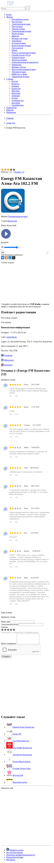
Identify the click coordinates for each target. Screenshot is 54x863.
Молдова (16, 91)
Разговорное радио (20, 19)
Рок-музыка (17, 22)
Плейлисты (11, 107)
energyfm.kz (12, 337)
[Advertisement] (27, 149)
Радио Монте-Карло (22, 761)
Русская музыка (19, 43)
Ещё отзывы (6, 612)
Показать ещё (7, 788)
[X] (13, 257)
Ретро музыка (18, 33)
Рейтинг (10, 110)
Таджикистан (18, 100)
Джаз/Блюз (16, 41)
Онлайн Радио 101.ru (21, 55)
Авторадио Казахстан (22, 755)
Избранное (11, 112)
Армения (16, 96)
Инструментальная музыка (24, 69)
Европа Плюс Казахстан (23, 727)
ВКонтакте (9, 360)
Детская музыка (19, 72)
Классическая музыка (21, 45)
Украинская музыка (20, 76)
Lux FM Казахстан (21, 741)
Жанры (9, 17)
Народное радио (20, 782)
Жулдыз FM (18, 775)
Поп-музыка (17, 26)
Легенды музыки (19, 60)
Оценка (4, 627)
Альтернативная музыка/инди (25, 62)
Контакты (10, 859)
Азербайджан (18, 105)
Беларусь (16, 84)
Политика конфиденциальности (20, 855)
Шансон (15, 36)
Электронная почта (9, 624)
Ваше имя (5, 622)
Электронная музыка (21, 24)
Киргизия (16, 93)
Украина (15, 86)
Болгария (16, 103)
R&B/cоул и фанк (19, 74)
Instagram (8, 365)
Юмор (14, 50)
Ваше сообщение (8, 643)
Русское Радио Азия (21, 768)
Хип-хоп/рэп (17, 48)
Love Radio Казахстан (22, 748)
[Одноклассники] (6, 257)
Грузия (15, 98)
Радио (9, 14)
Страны (9, 79)
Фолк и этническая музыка (24, 53)
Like (51, 253)
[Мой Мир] (10, 257)
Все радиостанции (14, 852)
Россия (15, 81)
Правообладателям (14, 857)
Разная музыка (18, 57)
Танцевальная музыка (21, 31)
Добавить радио (16, 850)
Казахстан (16, 88)
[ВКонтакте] (2, 257)
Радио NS (17, 734)
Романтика (16, 64)
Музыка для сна (19, 67)
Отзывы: (19, 172)
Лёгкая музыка (18, 29)
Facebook (8, 355)
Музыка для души (20, 38)
